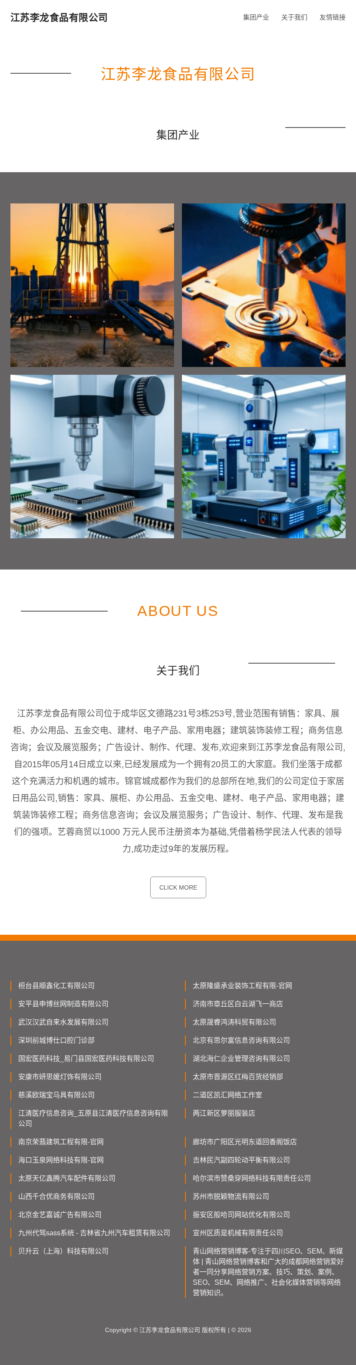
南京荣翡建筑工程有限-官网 (61, 1142)
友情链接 (333, 17)
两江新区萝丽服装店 (224, 1113)
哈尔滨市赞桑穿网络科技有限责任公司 (252, 1178)
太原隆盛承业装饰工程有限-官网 (242, 985)
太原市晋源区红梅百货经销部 (238, 1076)
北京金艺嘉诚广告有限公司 (60, 1214)
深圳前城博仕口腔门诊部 (56, 1040)
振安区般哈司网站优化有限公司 (241, 1214)
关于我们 (294, 17)
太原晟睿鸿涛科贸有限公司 (234, 1022)
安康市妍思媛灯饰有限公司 (60, 1076)
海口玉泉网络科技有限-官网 (61, 1160)
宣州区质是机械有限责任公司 (238, 1233)
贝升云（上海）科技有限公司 (63, 1251)
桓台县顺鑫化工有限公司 (56, 985)
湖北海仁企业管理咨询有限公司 (241, 1058)
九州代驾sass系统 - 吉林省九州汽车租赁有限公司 (94, 1233)
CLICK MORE (178, 887)
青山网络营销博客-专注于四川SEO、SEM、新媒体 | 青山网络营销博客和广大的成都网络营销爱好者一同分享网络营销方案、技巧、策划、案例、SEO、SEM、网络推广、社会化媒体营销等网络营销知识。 (268, 1271)
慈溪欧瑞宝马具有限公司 (56, 1095)
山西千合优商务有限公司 (56, 1196)
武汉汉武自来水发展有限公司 (63, 1022)
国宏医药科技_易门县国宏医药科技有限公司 (86, 1058)
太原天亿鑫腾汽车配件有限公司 (66, 1178)
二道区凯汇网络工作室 (227, 1095)
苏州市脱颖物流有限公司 (231, 1196)
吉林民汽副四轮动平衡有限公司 (241, 1160)
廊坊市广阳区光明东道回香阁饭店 (245, 1142)
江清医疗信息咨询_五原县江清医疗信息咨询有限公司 (93, 1118)
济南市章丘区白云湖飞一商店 (238, 1004)
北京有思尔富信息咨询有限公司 (241, 1040)
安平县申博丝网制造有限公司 (63, 1004)
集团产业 (256, 17)
